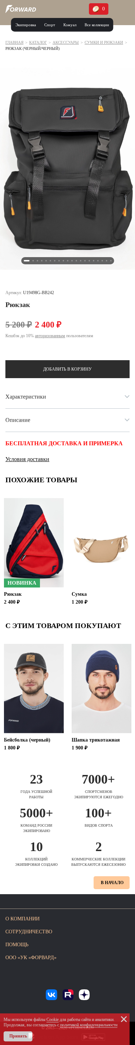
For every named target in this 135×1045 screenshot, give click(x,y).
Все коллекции (97, 25)
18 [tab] (102, 260)
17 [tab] (98, 260)
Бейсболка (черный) (27, 740)
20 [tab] (111, 260)
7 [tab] (54, 260)
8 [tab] (59, 260)
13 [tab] (80, 260)
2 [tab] (33, 260)
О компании (22, 918)
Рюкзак (13, 594)
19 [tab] (106, 260)
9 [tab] (63, 260)
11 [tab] (72, 260)
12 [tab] (76, 260)
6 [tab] (50, 260)
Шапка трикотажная (96, 740)
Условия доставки (27, 459)
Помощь (16, 944)
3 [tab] (37, 260)
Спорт (49, 25)
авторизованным (50, 335)
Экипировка (25, 25)
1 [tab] (27, 260)
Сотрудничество (28, 931)
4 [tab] (41, 260)
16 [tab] (93, 260)
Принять (18, 1036)
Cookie (52, 1019)
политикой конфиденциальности (88, 1024)
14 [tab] (85, 260)
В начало (112, 882)
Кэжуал (69, 25)
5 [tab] (46, 260)
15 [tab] (89, 260)
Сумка (79, 594)
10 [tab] (67, 260)
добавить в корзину (67, 369)
